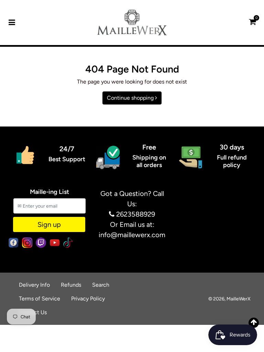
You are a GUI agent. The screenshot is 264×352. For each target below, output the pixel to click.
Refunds (71, 285)
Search (100, 285)
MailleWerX (239, 299)
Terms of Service (39, 298)
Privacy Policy (88, 298)
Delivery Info (34, 285)
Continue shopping (131, 98)
